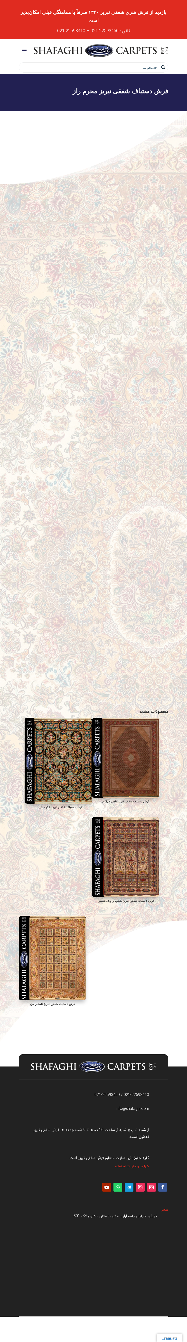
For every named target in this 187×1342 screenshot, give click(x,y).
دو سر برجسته (157, 632)
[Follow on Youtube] (106, 1187)
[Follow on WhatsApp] (117, 1187)
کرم (164, 601)
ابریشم (162, 523)
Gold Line (159, 492)
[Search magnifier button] (163, 67)
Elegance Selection (152, 507)
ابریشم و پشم (157, 538)
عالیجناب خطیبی (155, 460)
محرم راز (161, 445)
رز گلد (163, 585)
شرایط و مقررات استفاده (132, 1166)
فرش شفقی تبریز (138, 393)
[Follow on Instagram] (151, 1187)
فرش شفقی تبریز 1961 (151, 647)
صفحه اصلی (160, 393)
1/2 (164, 616)
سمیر (164, 1209)
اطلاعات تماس (93, 683)
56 (165, 569)
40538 (162, 429)
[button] (26, 131)
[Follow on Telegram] (129, 1187)
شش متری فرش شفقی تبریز (106, 393)
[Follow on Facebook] (162, 1187)
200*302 (160, 476)
